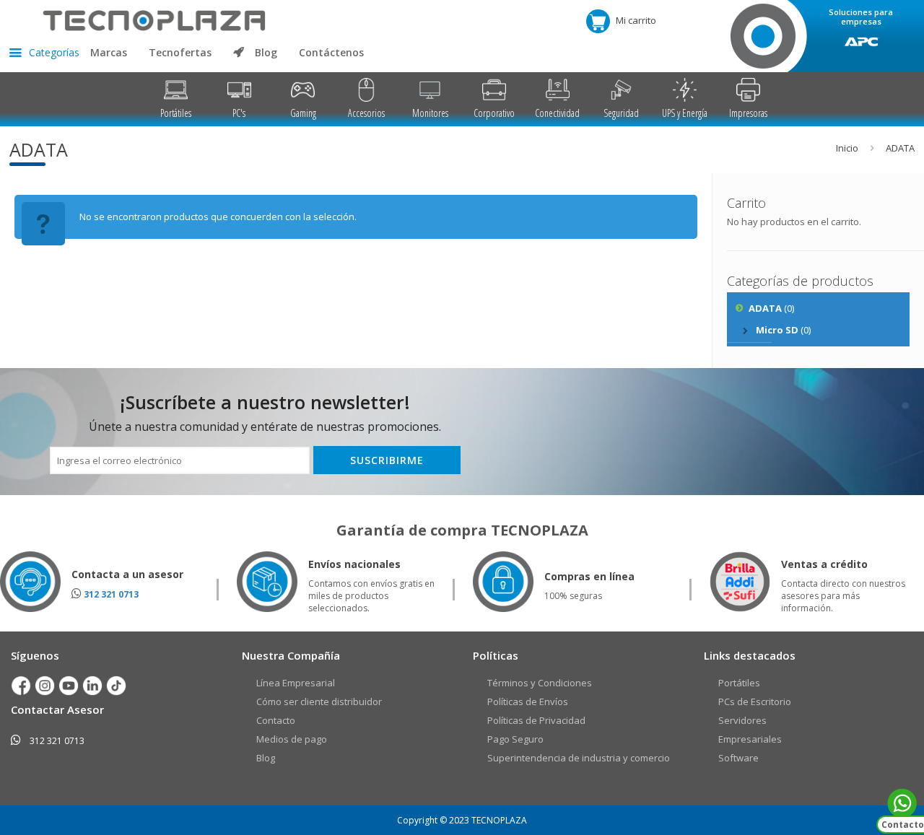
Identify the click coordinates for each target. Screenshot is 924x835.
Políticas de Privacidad (536, 720)
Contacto (275, 720)
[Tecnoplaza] (137, 19)
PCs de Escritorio (754, 701)
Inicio (847, 147)
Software (738, 757)
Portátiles (739, 682)
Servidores (742, 720)
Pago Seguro (515, 739)
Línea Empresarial (295, 682)
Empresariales (750, 739)
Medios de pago (291, 739)
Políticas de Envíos (527, 701)
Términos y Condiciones (539, 682)
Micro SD (777, 329)
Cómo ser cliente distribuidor (319, 701)
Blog (265, 757)
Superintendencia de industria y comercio (578, 757)
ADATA (765, 308)
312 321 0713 (111, 594)
